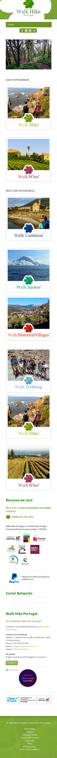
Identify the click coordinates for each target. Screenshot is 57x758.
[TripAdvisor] (34, 30)
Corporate (29, 740)
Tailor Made (29, 728)
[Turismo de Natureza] (38, 542)
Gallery (29, 731)
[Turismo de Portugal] (14, 542)
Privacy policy (29, 746)
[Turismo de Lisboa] (26, 542)
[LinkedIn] (26, 30)
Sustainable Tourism (29, 737)
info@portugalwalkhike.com (24, 646)
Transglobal (45, 722)
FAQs (29, 743)
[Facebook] (22, 30)
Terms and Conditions (30, 749)
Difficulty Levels (29, 734)
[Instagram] (30, 30)
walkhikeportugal (20, 649)
